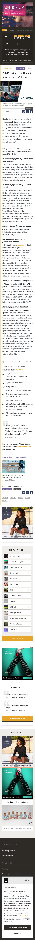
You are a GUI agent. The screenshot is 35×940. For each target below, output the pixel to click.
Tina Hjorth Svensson (10, 112)
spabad (27, 498)
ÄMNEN (11, 60)
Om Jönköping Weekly (23, 60)
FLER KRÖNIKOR (16, 718)
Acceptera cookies (17, 928)
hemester (13, 498)
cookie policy (24, 915)
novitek (20, 498)
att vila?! (17, 694)
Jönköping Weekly (8, 851)
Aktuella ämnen (7, 856)
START (5, 60)
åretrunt (5, 498)
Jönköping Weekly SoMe (10, 874)
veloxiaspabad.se (24, 447)
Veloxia (26, 149)
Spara (29, 68)
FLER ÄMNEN (16, 638)
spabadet (21, 245)
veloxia (4, 501)
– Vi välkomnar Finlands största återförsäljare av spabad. (13, 477)
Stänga (27, 880)
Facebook (5, 869)
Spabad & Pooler (8, 68)
